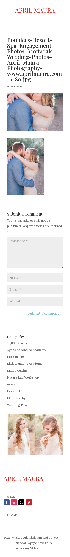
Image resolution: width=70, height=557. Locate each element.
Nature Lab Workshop (23, 377)
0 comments (14, 86)
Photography (16, 398)
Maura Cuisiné (17, 370)
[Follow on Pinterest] (29, 502)
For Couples (15, 356)
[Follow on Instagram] (14, 502)
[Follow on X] (21, 502)
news (11, 384)
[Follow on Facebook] (7, 502)
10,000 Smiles (17, 343)
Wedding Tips (17, 405)
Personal (13, 391)
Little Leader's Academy (24, 363)
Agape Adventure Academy (26, 350)
